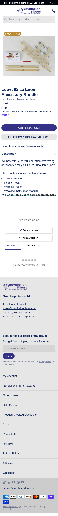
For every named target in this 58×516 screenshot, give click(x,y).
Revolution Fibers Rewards (19, 385)
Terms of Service (26, 488)
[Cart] (52, 11)
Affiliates (8, 463)
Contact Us (9, 434)
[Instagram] (9, 482)
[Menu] (6, 11)
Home (4, 146)
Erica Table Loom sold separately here (31, 194)
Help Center (10, 405)
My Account (10, 376)
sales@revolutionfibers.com (19, 308)
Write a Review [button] (30, 230)
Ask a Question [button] (30, 238)
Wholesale (9, 472)
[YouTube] (22, 482)
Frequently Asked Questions (20, 414)
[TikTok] (4, 482)
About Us (8, 424)
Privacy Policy (45, 361)
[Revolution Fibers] (29, 11)
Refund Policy (11, 453)
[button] (29, 127)
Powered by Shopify (12, 506)
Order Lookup (11, 395)
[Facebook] (13, 482)
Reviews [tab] (11, 245)
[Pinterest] (18, 482)
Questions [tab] (31, 245)
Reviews (8, 443)
